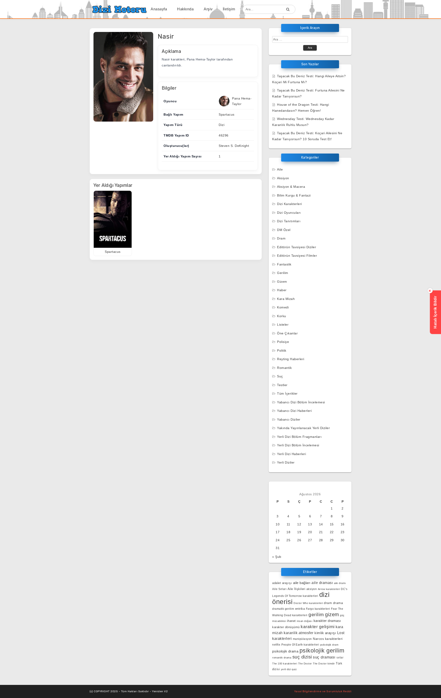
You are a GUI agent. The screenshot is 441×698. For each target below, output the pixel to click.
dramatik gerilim (283, 608)
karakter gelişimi (318, 626)
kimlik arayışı (325, 633)
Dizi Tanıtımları (288, 221)
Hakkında (185, 9)
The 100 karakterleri (284, 663)
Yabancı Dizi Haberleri (294, 411)
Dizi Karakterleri (289, 204)
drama (338, 603)
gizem (332, 614)
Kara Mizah (286, 299)
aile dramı (340, 583)
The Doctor (305, 663)
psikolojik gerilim (322, 650)
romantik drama (281, 657)
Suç (280, 376)
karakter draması (327, 621)
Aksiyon (283, 178)
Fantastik (284, 264)
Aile (280, 169)
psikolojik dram (329, 644)
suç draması (324, 657)
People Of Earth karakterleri (300, 644)
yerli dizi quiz (289, 669)
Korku (281, 316)
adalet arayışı (282, 583)
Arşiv (208, 9)
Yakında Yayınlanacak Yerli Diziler (303, 428)
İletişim (229, 9)
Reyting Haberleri (290, 359)
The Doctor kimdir (324, 663)
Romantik (284, 368)
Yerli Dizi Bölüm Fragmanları (299, 437)
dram (328, 603)
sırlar (339, 657)
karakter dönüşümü (286, 627)
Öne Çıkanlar (287, 333)
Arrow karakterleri (329, 589)
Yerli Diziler (286, 462)
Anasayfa (159, 9)
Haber (282, 290)
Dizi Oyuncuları (289, 212)
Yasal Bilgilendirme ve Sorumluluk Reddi (323, 691)
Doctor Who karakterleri (308, 603)
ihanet (291, 621)
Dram (281, 238)
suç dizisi (302, 656)
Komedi (283, 307)
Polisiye (283, 342)
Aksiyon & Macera (291, 186)
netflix (276, 644)
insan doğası (304, 621)
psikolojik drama (285, 651)
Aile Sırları (279, 589)
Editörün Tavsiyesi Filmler (297, 255)
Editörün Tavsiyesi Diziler (296, 247)
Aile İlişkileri (296, 589)
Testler (282, 385)
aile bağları (302, 583)
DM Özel (284, 230)
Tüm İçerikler (287, 393)
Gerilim (282, 273)
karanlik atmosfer (299, 633)
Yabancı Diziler (288, 419)
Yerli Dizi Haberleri (291, 454)
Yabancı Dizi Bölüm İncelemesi (301, 402)
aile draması (322, 583)
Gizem (282, 281)
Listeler (282, 324)
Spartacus (227, 114)
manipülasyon (302, 638)
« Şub (276, 556)
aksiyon (311, 588)
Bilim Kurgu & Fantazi (294, 195)
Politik (281, 350)
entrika (300, 608)
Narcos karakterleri (328, 639)
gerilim (316, 614)
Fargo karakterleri (318, 608)
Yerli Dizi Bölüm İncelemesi (298, 445)
